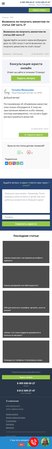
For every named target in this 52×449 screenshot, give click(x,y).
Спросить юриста (35, 135)
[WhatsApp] (17, 163)
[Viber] (14, 163)
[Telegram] (21, 163)
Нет (21, 445)
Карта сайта (11, 436)
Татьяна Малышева (23, 89)
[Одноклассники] (10, 163)
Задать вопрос (39, 10)
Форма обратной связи (15, 417)
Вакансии (10, 427)
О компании (11, 421)
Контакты (10, 424)
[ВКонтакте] (6, 163)
